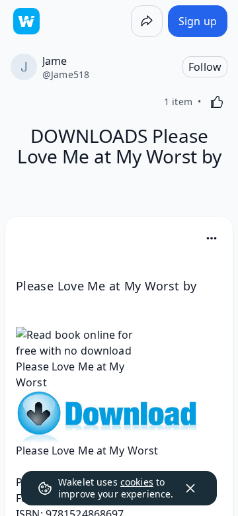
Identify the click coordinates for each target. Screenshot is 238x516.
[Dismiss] (190, 488)
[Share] (147, 21)
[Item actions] (211, 238)
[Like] (216, 101)
